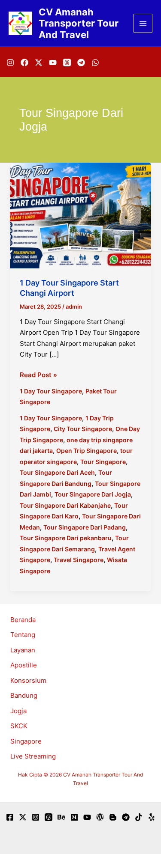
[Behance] (61, 817)
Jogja (18, 711)
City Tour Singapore (83, 428)
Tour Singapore (103, 461)
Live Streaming (33, 756)
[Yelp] (151, 817)
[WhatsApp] (95, 62)
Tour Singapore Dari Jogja (93, 494)
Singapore (26, 741)
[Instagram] (10, 62)
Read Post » (38, 375)
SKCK (18, 726)
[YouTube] (53, 62)
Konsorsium (28, 680)
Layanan (22, 650)
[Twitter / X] (39, 62)
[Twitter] (23, 817)
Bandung (23, 695)
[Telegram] (81, 62)
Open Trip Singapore (86, 450)
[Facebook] (24, 62)
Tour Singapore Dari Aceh (57, 472)
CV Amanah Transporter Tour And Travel (78, 23)
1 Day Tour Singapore (51, 391)
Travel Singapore (78, 559)
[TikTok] (139, 817)
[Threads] (67, 62)
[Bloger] (113, 817)
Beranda (23, 620)
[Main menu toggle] (143, 23)
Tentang (22, 635)
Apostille (23, 665)
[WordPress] (100, 817)
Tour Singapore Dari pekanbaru (66, 538)
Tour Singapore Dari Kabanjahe (65, 505)
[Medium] (74, 817)
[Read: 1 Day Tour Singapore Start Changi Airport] (80, 215)
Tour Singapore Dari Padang (84, 527)
